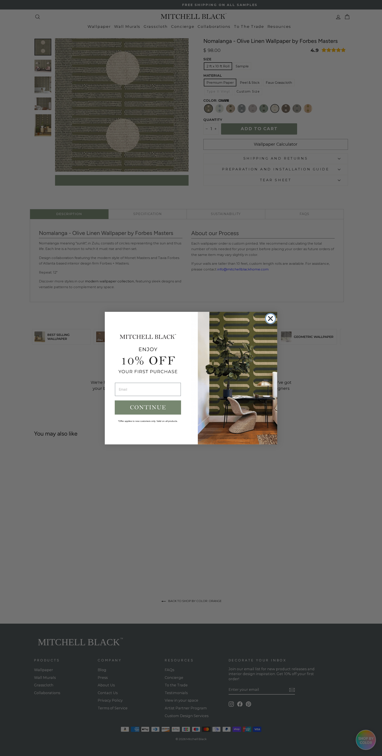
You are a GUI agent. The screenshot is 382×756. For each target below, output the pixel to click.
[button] (148, 407)
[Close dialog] (270, 319)
